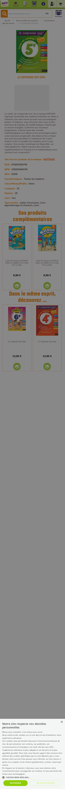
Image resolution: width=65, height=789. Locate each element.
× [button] (61, 722)
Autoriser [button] (15, 783)
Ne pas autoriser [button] (46, 783)
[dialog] (32, 754)
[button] (32, 777)
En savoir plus (32, 774)
